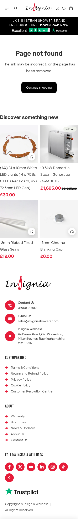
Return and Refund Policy (29, 373)
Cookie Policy (20, 385)
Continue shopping (39, 87)
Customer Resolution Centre (31, 391)
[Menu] (7, 8)
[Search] (15, 8)
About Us (17, 434)
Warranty (18, 416)
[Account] (57, 8)
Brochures (18, 422)
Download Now (54, 25)
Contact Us (19, 440)
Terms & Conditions (25, 368)
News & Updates (23, 428)
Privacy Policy (21, 379)
